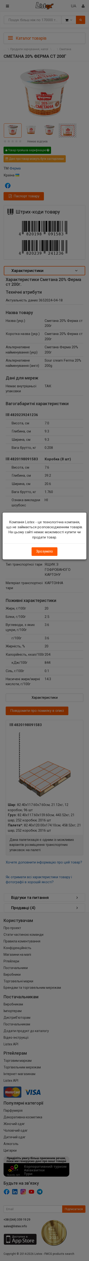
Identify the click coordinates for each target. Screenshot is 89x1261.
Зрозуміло (44, 551)
